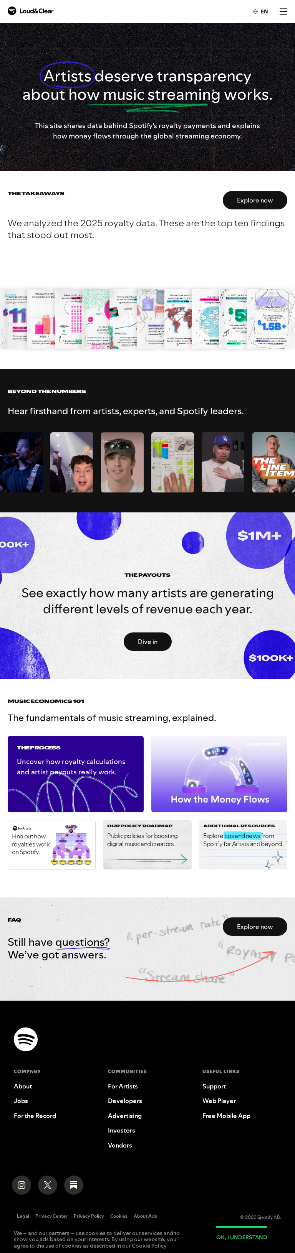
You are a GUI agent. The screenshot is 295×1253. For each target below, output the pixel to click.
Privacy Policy (89, 1216)
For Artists (123, 1086)
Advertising (125, 1115)
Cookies (119, 1216)
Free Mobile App (226, 1115)
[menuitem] (256, 11)
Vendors (120, 1145)
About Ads (145, 1216)
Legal (23, 1216)
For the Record (35, 1115)
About (23, 1086)
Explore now (255, 200)
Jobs (21, 1101)
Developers (125, 1101)
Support (214, 1086)
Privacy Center (51, 1216)
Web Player (219, 1101)
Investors (121, 1130)
